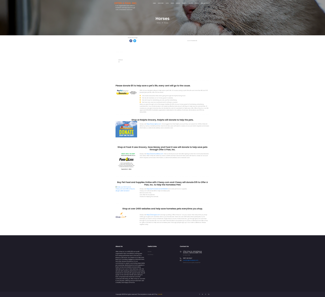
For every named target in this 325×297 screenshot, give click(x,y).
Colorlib (160, 294)
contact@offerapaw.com (190, 260)
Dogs (172, 3)
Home (154, 3)
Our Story (161, 3)
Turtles (191, 3)
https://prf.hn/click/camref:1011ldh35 (157, 189)
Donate (197, 3)
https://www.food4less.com (155, 154)
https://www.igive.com (153, 215)
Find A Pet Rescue (205, 3)
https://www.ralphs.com (154, 124)
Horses (178, 3)
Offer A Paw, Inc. (125, 3)
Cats (167, 3)
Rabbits (184, 3)
